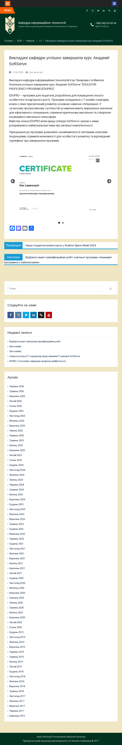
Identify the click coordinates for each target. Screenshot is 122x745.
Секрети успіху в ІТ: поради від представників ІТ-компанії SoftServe (44, 356)
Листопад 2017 (17, 696)
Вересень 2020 (17, 593)
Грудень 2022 (16, 529)
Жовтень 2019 (16, 642)
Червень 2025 (16, 435)
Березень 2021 (17, 568)
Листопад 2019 (17, 637)
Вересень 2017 (17, 706)
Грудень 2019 (16, 632)
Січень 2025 (15, 460)
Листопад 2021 (17, 548)
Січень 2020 (15, 627)
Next (109, 181)
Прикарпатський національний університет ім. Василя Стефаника (57, 741)
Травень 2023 (16, 524)
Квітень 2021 (16, 563)
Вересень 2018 (17, 686)
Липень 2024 (16, 480)
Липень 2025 (16, 430)
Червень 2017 (16, 711)
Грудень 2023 (16, 504)
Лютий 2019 (15, 666)
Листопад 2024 (17, 470)
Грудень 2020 (16, 578)
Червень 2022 (16, 539)
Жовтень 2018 (16, 681)
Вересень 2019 (17, 647)
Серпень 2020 (16, 598)
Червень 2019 (16, 652)
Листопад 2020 (17, 583)
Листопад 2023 (17, 509)
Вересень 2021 (17, 558)
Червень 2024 (16, 484)
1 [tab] (59, 223)
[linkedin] (103, 10)
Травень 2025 (16, 440)
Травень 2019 (16, 657)
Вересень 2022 (17, 534)
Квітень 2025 (16, 445)
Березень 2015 (17, 716)
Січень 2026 (15, 406)
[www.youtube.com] (114, 10)
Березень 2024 (17, 499)
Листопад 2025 (17, 416)
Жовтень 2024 (16, 475)
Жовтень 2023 (16, 514)
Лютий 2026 (15, 401)
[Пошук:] (55, 288)
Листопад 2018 (17, 676)
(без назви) (15, 346)
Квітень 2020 (16, 612)
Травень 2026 (16, 391)
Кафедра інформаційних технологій (42, 22)
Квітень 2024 (16, 494)
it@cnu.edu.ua (101, 26)
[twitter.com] (98, 10)
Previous (13, 181)
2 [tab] (63, 223)
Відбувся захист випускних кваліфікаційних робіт (35, 341)
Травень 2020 (16, 607)
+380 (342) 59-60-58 (105, 23)
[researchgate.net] (109, 10)
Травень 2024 (16, 489)
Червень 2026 (16, 386)
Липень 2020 (16, 602)
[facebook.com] (87, 10)
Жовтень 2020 (16, 588)
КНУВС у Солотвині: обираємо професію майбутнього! (37, 361)
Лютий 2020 (15, 622)
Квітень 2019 (16, 661)
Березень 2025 (17, 450)
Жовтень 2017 (16, 701)
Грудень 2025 (16, 411)
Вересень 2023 (17, 519)
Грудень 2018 (16, 671)
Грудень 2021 (16, 543)
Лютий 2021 (15, 573)
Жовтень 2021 (16, 553)
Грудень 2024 (16, 465)
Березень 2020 (17, 617)
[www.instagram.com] (92, 10)
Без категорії (36, 72)
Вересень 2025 (17, 425)
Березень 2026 (17, 396)
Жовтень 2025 (16, 421)
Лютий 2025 (15, 455)
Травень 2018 (16, 691)
